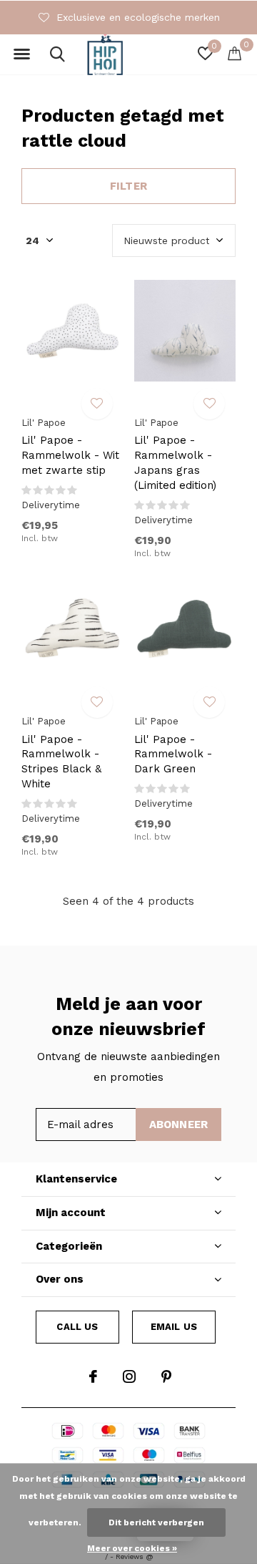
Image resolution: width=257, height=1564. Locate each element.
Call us (77, 1326)
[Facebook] (93, 1376)
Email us (174, 1326)
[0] (234, 53)
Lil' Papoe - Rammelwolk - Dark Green (173, 754)
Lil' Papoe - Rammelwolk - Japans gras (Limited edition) (175, 462)
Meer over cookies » (132, 1548)
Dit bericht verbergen (156, 1522)
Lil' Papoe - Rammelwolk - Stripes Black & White (61, 761)
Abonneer (178, 1124)
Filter (128, 186)
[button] (21, 54)
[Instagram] (129, 1376)
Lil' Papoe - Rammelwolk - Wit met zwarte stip (70, 455)
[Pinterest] (166, 1376)
